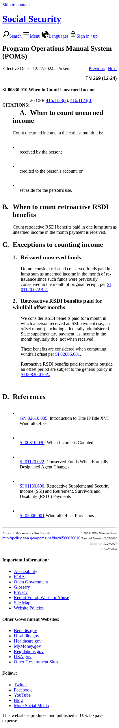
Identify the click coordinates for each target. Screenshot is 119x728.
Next (112, 68)
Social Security (31, 19)
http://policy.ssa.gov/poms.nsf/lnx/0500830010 (41, 538)
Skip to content (16, 4)
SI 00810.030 (32, 442)
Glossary (22, 587)
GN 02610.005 (33, 418)
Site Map (22, 602)
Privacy (21, 592)
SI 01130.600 (32, 485)
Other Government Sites (36, 661)
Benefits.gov (25, 630)
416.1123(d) (81, 100)
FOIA (19, 576)
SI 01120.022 (32, 461)
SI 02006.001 (67, 354)
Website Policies (29, 607)
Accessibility (25, 571)
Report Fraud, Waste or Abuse (41, 597)
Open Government (31, 581)
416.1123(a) (57, 100)
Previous (97, 68)
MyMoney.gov (27, 646)
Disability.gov (26, 635)
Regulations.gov (29, 651)
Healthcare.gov (28, 640)
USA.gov (22, 656)
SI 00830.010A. (35, 374)
